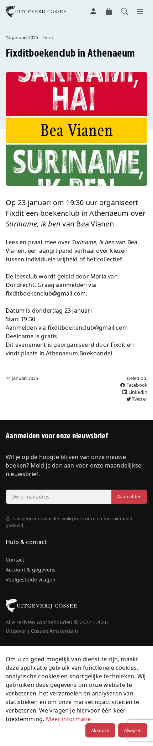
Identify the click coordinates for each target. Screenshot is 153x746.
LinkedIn (137, 392)
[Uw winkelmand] (109, 11)
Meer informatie (68, 719)
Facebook (136, 385)
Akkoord (100, 730)
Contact (15, 559)
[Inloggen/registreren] (93, 11)
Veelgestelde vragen (31, 579)
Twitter (139, 399)
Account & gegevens (31, 569)
